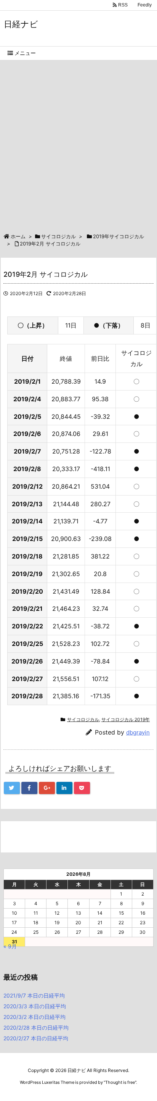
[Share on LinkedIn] (64, 788)
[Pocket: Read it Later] (82, 788)
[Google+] (47, 788)
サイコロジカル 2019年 (125, 719)
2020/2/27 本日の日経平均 (35, 1038)
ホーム (18, 236)
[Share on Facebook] (29, 788)
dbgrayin (138, 732)
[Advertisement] (78, 142)
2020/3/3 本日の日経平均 (34, 1006)
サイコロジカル (58, 236)
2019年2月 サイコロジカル (50, 244)
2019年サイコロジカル (118, 236)
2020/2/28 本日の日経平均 (36, 1027)
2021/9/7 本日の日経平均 (34, 995)
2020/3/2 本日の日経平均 (34, 1017)
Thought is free (120, 1082)
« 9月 (10, 946)
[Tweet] (12, 788)
